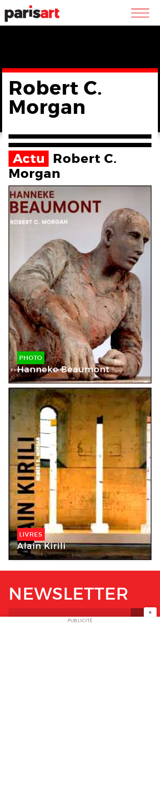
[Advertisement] (80, 704)
